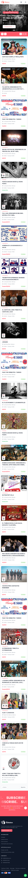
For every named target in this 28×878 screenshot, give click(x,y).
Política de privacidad (5, 870)
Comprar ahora (8, 26)
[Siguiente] (27, 18)
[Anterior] (1, 18)
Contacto (3, 837)
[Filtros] (2, 34)
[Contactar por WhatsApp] (25, 875)
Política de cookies (15, 870)
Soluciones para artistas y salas (7, 852)
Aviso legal (12, 868)
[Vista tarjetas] (21, 34)
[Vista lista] (23, 34)
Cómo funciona (4, 841)
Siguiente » (23, 787)
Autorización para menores (7, 843)
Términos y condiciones (20, 868)
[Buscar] (5, 34)
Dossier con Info (4, 850)
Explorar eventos (6, 830)
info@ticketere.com (7, 858)
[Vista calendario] (25, 34)
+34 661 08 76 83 (6, 862)
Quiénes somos (4, 839)
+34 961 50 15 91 (6, 860)
